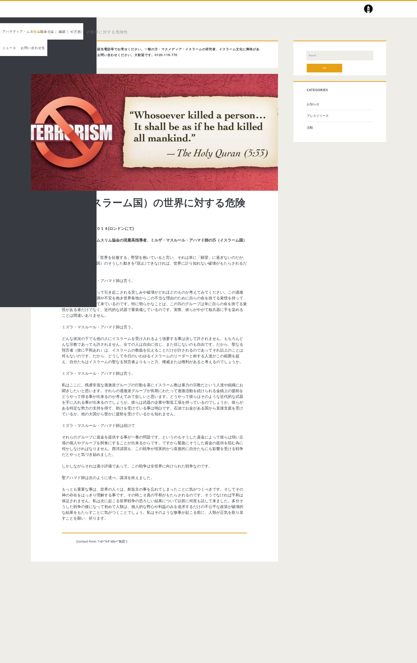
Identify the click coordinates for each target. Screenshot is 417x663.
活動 (310, 127)
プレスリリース (318, 115)
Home (37, 32)
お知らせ (313, 104)
